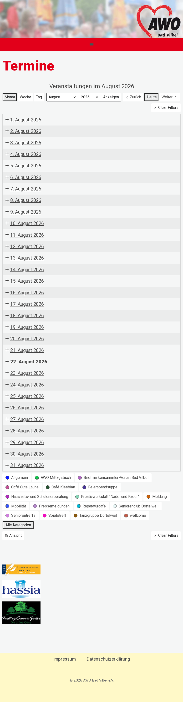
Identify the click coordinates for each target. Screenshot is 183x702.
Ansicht (13, 536)
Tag (39, 97)
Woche (25, 97)
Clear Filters (168, 107)
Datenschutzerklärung (108, 659)
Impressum (64, 659)
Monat (10, 97)
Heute (152, 97)
